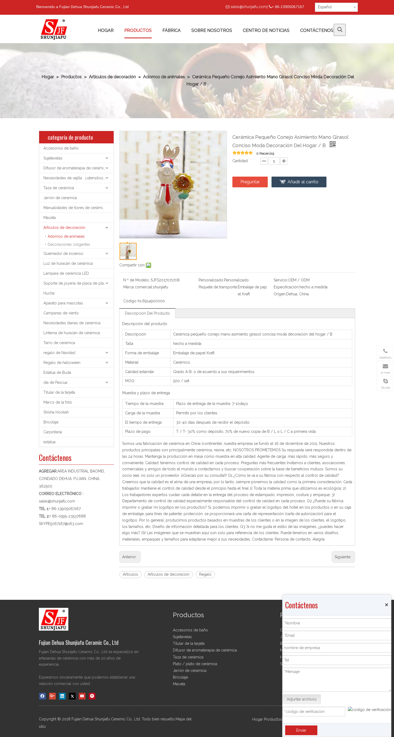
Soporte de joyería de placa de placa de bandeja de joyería (78, 283)
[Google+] (52, 696)
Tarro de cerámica (59, 343)
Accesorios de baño (61, 148)
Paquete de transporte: (218, 287)
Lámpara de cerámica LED (66, 273)
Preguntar (250, 181)
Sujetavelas (52, 158)
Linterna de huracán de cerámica (71, 333)
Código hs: (132, 301)
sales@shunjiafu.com (249, 7)
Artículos (130, 574)
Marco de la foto (57, 402)
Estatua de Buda (57, 372)
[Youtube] (82, 696)
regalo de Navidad (59, 353)
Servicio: (281, 280)
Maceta (49, 217)
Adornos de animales (66, 236)
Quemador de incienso (63, 253)
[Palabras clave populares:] (340, 30)
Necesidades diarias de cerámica (72, 323)
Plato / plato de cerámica (195, 664)
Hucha (48, 293)
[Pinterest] (92, 696)
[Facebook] (42, 696)
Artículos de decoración (64, 227)
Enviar (301, 730)
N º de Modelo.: (137, 280)
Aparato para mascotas (63, 303)
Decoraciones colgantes (69, 244)
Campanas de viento (61, 313)
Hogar (257, 719)
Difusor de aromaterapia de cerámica (75, 168)
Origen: (280, 294)
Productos (273, 719)
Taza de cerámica (58, 188)
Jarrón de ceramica (60, 198)
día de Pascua (55, 382)
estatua (49, 442)
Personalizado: (211, 280)
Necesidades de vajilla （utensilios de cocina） (78, 178)
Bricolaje (50, 422)
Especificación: (286, 287)
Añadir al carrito (303, 181)
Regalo (205, 574)
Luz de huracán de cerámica (68, 263)
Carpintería (52, 432)
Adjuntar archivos (302, 699)
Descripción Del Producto (147, 313)
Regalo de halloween (61, 362)
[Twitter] (72, 696)
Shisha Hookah (56, 412)
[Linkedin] (62, 696)
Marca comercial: (138, 287)
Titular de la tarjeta (59, 392)
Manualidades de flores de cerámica (74, 208)
